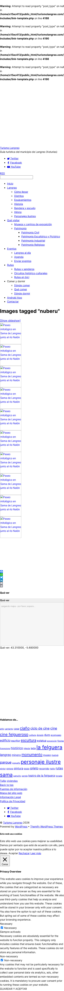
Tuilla (3, 780)
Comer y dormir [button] (16, 281)
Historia (18, 203)
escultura (28, 740)
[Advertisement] (32, 113)
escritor (15, 740)
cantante (9, 729)
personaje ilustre (41, 762)
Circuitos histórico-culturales (30, 273)
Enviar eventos (22, 260)
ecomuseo (56, 735)
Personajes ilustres (25, 216)
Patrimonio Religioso (33, 244)
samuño (17, 776)
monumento (32, 754)
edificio (5, 740)
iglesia (27, 748)
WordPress (21, 826)
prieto (34, 768)
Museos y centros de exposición (33, 224)
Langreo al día (22, 252)
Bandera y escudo (24, 208)
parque (6, 762)
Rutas (10, 264)
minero (16, 755)
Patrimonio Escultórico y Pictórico (40, 236)
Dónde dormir (22, 293)
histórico (17, 748)
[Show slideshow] (10, 320)
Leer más (35, 853)
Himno (18, 212)
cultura (32, 735)
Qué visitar (13, 220)
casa (16, 728)
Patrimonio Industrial (33, 240)
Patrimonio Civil (30, 232)
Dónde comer (22, 285)
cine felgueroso (14, 734)
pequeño (16, 763)
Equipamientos (22, 199)
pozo (27, 768)
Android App (14, 297)
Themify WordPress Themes (46, 826)
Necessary (10, 927)
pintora (9, 768)
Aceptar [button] (13, 853)
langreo (5, 755)
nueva (55, 755)
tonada (59, 776)
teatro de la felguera (41, 775)
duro (47, 735)
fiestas (60, 741)
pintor (3, 768)
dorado (40, 735)
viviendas (12, 780)
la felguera (49, 747)
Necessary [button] (6, 923)
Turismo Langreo (12, 822)
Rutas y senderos (24, 269)
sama (6, 775)
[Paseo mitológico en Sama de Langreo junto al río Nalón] (10, 343)
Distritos (19, 195)
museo (47, 755)
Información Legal (10, 797)
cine (53, 728)
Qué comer (20, 289)
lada (33, 748)
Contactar (13, 301)
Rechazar (24, 853)
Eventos (11, 248)
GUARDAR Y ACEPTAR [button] (13, 988)
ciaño (25, 728)
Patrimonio (20, 228)
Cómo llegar (21, 191)
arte (2, 728)
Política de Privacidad (12, 801)
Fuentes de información (13, 789)
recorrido (44, 768)
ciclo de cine (40, 728)
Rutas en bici (21, 277)
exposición (52, 741)
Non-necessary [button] (9, 956)
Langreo (12, 187)
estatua (41, 740)
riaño (52, 768)
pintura (18, 768)
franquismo (5, 748)
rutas (59, 768)
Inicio (10, 183)
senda (25, 776)
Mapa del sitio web (11, 792)
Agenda (18, 256)
